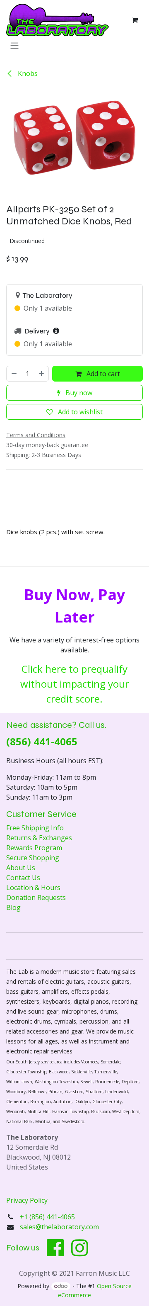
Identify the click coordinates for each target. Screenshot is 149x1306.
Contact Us (23, 877)
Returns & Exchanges (39, 837)
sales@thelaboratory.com (59, 1226)
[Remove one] (14, 373)
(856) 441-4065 (41, 741)
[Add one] (42, 373)
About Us (20, 867)
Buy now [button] (78, 392)
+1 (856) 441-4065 (48, 1216)
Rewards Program (34, 847)
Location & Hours (33, 887)
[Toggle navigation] (14, 45)
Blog (13, 907)
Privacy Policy (27, 1200)
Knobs (27, 73)
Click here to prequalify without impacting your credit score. (74, 683)
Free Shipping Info (35, 827)
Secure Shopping (32, 857)
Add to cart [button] (102, 373)
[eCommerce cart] (134, 20)
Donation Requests (36, 897)
